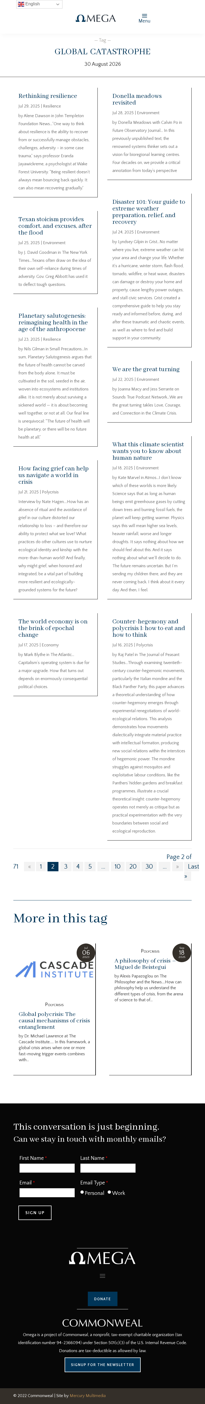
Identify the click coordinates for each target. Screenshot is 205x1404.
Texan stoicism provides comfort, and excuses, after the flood (55, 226)
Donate (102, 1299)
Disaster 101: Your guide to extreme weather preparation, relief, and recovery (148, 212)
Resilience (52, 106)
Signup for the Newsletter (102, 1365)
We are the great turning (146, 369)
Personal (94, 1193)
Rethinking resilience (47, 96)
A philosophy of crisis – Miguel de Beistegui (145, 964)
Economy (50, 645)
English (32, 4)
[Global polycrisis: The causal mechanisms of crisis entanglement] (54, 970)
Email (25, 1183)
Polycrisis (50, 492)
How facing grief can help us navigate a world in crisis (53, 475)
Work (118, 1193)
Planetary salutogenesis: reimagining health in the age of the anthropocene (53, 322)
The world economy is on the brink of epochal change (53, 628)
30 (149, 866)
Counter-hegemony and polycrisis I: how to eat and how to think (148, 628)
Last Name (92, 1158)
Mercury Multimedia (88, 1395)
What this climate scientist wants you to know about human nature (148, 451)
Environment (54, 242)
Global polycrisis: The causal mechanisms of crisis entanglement (54, 1021)
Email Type (92, 1183)
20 (133, 866)
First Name (31, 1158)
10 (118, 866)
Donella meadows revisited (137, 99)
